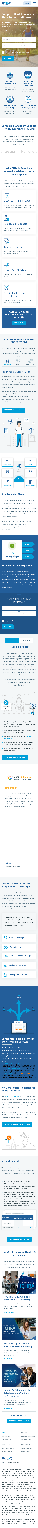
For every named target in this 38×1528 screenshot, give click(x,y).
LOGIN (27, 3)
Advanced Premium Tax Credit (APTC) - (16, 1063)
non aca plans (6, 1440)
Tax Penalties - (7, 1073)
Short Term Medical (8, 1448)
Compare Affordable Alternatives (17, 1125)
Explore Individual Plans (13, 410)
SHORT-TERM (30, 364)
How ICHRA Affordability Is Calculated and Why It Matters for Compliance (18, 1393)
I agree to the (17, 52)
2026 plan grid (6, 1445)
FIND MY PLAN (19, 323)
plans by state (25, 1445)
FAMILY (18, 364)
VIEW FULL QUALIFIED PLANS (15, 757)
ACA (11, 641)
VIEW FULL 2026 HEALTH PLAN (19, 1239)
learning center (7, 1452)
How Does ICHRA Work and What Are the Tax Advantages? (19, 1298)
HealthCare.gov (8, 1508)
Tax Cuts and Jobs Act (11, 1097)
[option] (10, 151)
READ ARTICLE (9, 1312)
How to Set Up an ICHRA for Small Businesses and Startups (18, 1345)
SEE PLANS (7, 58)
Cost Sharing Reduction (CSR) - (13, 1068)
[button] (1, 152)
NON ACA (26, 641)
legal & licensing (26, 1448)
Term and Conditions (21, 52)
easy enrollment (26, 1440)
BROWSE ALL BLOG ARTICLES (19, 1421)
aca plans (24, 1432)
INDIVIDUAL (7, 364)
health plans (6, 1436)
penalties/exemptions (28, 1436)
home (3, 1432)
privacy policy (25, 1452)
